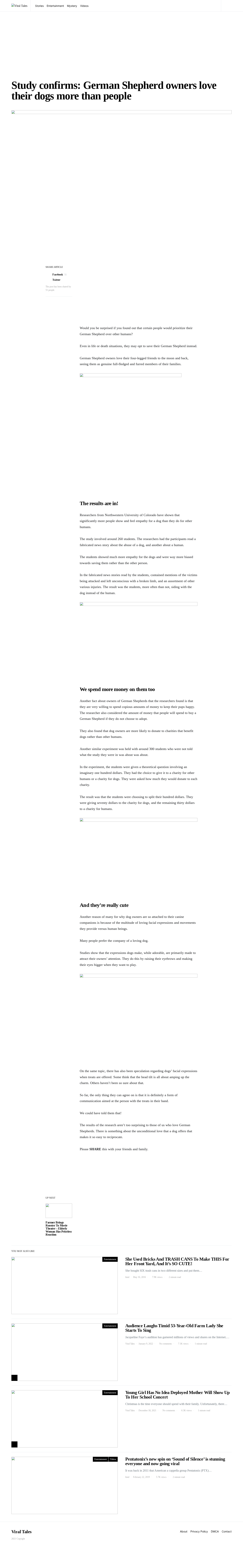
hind (127, 1277)
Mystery (72, 5)
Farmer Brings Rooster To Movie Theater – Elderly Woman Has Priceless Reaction (59, 1228)
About (183, 1531)
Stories (39, 5)
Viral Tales (130, 1343)
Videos (84, 5)
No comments (165, 1343)
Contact (227, 1531)
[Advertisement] (121, 45)
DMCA (215, 1531)
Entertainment (55, 5)
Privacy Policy (199, 1531)
